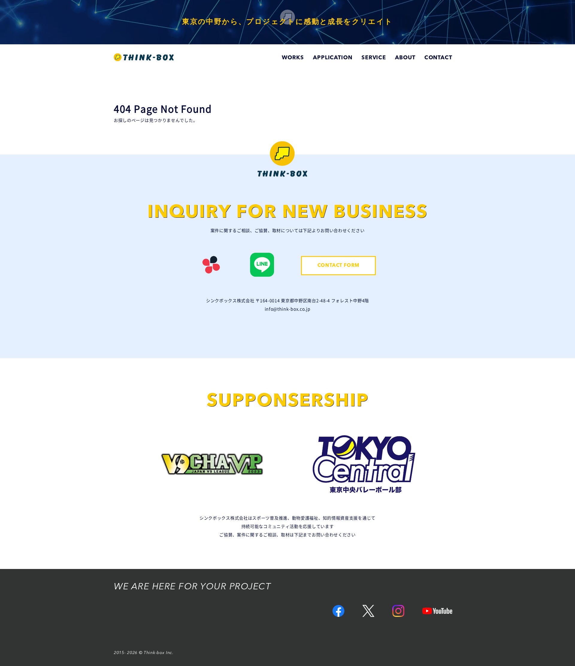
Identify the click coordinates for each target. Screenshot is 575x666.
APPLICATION (332, 57)
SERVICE (373, 57)
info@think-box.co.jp (288, 309)
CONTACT (438, 57)
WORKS (293, 57)
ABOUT (405, 57)
